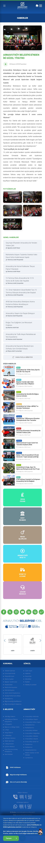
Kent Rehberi (9, 754)
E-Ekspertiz (8, 724)
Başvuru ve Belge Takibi (12, 727)
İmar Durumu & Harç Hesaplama (11, 750)
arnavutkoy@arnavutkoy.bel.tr (22, 812)
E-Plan (7, 730)
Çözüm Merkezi (10, 746)
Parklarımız (28, 747)
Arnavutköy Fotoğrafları (32, 733)
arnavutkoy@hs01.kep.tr (22, 815)
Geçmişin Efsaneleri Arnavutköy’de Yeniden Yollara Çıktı (21, 245)
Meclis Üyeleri (9, 679)
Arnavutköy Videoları (31, 736)
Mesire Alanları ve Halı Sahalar (32, 754)
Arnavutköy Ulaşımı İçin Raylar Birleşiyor (20, 314)
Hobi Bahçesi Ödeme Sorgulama (11, 720)
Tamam (9, 838)
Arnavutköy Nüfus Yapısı (32, 722)
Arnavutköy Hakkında (32, 716)
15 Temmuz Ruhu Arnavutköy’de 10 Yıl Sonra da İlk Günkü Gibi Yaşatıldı (20, 280)
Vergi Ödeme (9, 732)
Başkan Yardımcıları (11, 682)
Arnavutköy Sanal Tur (32, 741)
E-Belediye (8, 735)
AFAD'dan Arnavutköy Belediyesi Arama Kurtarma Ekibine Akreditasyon (20, 304)
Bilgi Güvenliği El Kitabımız (13, 704)
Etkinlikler (28, 679)
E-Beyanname (9, 744)
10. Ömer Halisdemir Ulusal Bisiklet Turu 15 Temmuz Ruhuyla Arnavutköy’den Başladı (21, 292)
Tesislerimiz (28, 744)
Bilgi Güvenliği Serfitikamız (13, 701)
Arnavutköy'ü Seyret (31, 739)
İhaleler (27, 682)
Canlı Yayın (28, 671)
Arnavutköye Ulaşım (31, 719)
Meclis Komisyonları (11, 687)
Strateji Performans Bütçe (13, 696)
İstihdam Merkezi (10, 738)
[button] (4, 640)
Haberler (28, 673)
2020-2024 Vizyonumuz (12, 693)
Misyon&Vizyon (9, 676)
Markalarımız (9, 698)
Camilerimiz (29, 758)
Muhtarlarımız (29, 727)
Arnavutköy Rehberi (31, 730)
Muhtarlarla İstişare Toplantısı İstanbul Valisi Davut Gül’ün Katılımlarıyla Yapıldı (21, 257)
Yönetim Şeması (10, 671)
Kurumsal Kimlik (10, 673)
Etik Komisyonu (9, 690)
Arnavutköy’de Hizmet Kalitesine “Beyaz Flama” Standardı (20, 268)
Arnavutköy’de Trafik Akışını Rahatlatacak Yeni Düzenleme (21, 336)
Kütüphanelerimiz (30, 750)
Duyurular (28, 676)
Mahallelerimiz (30, 725)
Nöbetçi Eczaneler (31, 684)
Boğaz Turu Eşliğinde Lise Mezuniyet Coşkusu (19, 325)
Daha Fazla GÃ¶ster (24, 357)
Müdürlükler (9, 684)
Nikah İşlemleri (9, 741)
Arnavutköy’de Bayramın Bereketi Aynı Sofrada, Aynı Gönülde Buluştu (19, 348)
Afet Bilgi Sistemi (10, 716)
